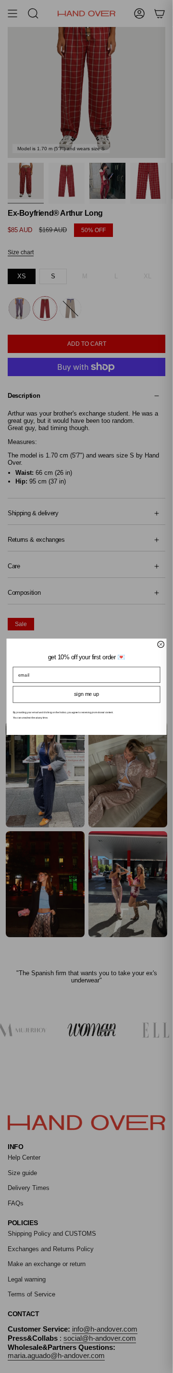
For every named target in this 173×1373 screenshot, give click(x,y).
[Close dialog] (161, 644)
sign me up (86, 694)
